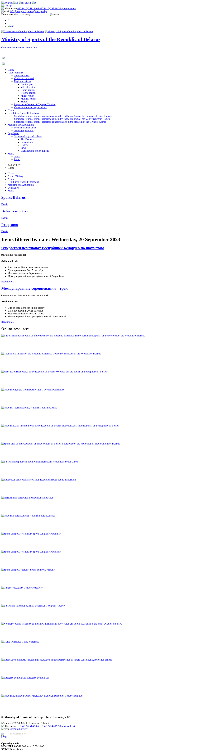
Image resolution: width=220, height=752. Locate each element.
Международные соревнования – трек (34, 288)
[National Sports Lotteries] (15, 515)
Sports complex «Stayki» (42, 569)
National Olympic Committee (49, 389)
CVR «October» (18, 737)
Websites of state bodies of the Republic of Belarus (82, 371)
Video (17, 156)
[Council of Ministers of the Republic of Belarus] (27, 353)
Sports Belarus (13, 197)
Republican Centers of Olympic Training (35, 104)
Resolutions (27, 142)
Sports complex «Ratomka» (47, 533)
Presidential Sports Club (41, 497)
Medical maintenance (25, 127)
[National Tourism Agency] (16, 407)
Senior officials (21, 75)
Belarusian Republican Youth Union (59, 461)
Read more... (7, 281)
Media (11, 153)
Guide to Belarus (30, 641)
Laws (23, 147)
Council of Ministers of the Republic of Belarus (77, 353)
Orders (24, 145)
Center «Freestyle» (33, 587)
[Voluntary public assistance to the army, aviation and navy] (32, 623)
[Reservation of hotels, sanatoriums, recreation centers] (29, 659)
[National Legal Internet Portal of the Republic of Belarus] (31, 425)
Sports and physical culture (28, 136)
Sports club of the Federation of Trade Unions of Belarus (91, 443)
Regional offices (22, 81)
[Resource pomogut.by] (14, 677)
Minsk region (27, 95)
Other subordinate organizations (30, 107)
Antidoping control (23, 130)
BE (9, 23)
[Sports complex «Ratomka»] (17, 533)
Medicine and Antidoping (21, 124)
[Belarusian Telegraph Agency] (18, 605)
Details (4, 204)
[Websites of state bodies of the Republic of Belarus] (28, 371)
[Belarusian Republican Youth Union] (21, 461)
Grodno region (28, 92)
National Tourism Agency (44, 407)
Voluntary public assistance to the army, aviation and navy (92, 623)
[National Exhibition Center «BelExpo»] (22, 695)
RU (9, 20)
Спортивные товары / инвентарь (19, 47)
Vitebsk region (28, 87)
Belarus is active (14, 211)
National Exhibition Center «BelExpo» (64, 695)
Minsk (24, 101)
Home (11, 69)
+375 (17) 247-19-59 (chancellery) (57, 726)
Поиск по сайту (10, 14)
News (11, 110)
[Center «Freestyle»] (12, 587)
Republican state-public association (58, 479)
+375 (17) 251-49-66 (28, 8)
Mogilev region (28, 98)
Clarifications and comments (35, 150)
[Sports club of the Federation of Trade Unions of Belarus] (31, 443)
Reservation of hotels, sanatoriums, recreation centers (85, 659)
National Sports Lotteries (42, 515)
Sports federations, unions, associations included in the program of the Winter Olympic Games (62, 119)
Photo (17, 159)
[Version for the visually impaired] (11, 26)
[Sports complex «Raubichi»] (17, 551)
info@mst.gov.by (19, 11)
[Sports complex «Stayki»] (15, 569)
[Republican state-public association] (20, 479)
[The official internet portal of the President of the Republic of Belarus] (38, 335)
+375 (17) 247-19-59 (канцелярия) (57, 8)
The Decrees (27, 139)
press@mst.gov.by (37, 11)
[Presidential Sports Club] (15, 497)
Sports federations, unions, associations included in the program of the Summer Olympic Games (62, 116)
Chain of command (24, 78)
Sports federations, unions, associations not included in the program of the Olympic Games (60, 121)
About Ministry (15, 72)
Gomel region (28, 90)
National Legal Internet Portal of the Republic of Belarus (91, 425)
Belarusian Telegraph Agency (50, 605)
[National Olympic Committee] (17, 389)
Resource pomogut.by (38, 677)
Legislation (13, 133)
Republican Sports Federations (23, 113)
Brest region (27, 84)
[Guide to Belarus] (11, 641)
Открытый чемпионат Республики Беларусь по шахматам (52, 248)
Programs (9, 224)
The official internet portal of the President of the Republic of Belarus (110, 335)
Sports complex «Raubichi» (47, 551)
